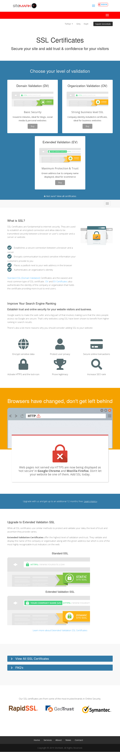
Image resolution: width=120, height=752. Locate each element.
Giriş (78, 23)
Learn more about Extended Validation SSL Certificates (60, 630)
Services (48, 740)
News (68, 740)
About (58, 740)
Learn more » (90, 501)
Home (37, 740)
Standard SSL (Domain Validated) (23, 277)
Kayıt (86, 23)
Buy (32, 126)
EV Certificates (60, 281)
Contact (79, 740)
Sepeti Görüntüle (103, 24)
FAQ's (19, 667)
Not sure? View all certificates (61, 196)
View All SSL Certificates (32, 658)
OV (46, 281)
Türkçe (68, 23)
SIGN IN (104, 4)
